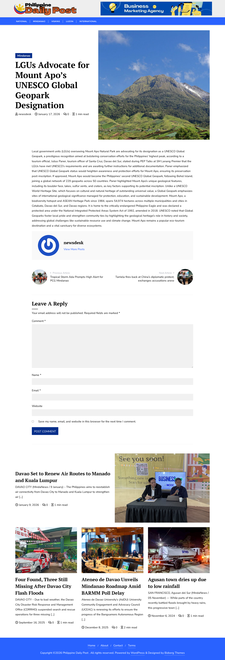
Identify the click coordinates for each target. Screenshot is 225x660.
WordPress (138, 653)
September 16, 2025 (32, 622)
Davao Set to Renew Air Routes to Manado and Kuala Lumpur (62, 476)
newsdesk (25, 114)
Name (36, 375)
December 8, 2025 (96, 627)
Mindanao (23, 56)
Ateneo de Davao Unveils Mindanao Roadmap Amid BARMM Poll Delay (111, 586)
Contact (118, 645)
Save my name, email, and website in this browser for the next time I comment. (87, 421)
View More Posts (74, 249)
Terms (132, 645)
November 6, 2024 (163, 616)
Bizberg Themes (175, 653)
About (104, 645)
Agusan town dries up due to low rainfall (177, 582)
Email (36, 390)
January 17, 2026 (49, 114)
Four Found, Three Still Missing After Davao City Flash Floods (43, 586)
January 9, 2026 (29, 505)
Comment (39, 321)
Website (37, 406)
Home (91, 645)
